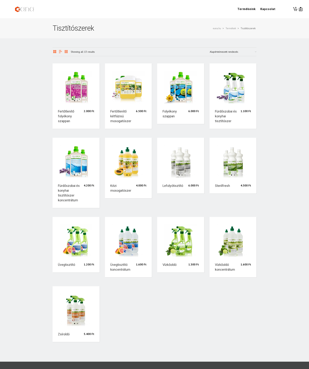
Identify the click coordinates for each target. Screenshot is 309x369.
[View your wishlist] (301, 9)
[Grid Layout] (66, 52)
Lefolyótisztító (173, 186)
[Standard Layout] (55, 52)
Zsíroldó (64, 334)
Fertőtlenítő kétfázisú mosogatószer (120, 116)
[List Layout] (60, 52)
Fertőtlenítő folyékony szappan (66, 116)
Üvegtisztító (66, 265)
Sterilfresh (222, 186)
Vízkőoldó (169, 265)
